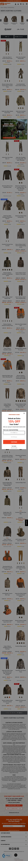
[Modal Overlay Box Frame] (14, 430)
